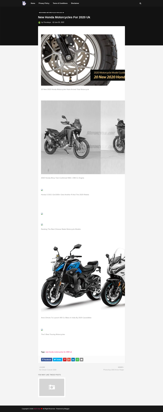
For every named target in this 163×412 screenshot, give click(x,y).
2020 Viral (37, 409)
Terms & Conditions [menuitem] (60, 3)
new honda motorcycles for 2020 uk (59, 352)
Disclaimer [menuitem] (75, 3)
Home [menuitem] (33, 3)
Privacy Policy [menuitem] (44, 3)
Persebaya (47, 22)
